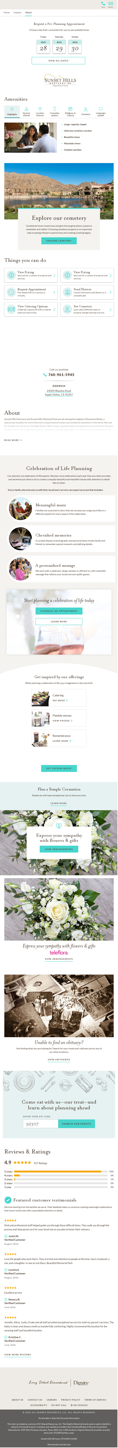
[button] (109, 4)
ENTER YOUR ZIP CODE (37, 1116)
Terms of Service (95, 1400)
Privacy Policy (70, 1400)
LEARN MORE (59, 803)
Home (7, 12)
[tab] (12, 112)
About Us (17, 1400)
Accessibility (38, 1405)
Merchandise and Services (59, 1444)
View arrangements (59, 959)
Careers (52, 1400)
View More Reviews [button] (17, 1354)
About (28, 12)
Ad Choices (80, 1405)
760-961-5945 (61, 374)
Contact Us (35, 1400)
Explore (17, 12)
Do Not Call (59, 1405)
